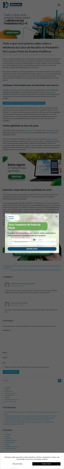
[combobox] (34, 239)
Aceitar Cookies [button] (46, 463)
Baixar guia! (32, 249)
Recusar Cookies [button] (17, 463)
